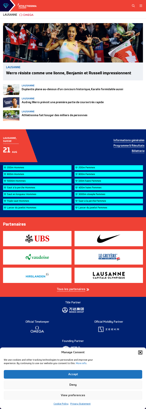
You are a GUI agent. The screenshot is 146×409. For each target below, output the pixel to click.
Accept (73, 374)
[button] (140, 352)
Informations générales (128, 140)
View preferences (73, 395)
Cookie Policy (61, 404)
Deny (73, 384)
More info (81, 363)
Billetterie (138, 151)
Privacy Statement (80, 404)
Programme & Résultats (128, 145)
